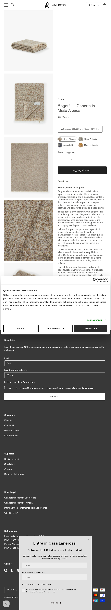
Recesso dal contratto (15, 474)
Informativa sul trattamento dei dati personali (25, 507)
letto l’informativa (26, 382)
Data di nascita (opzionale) (15, 370)
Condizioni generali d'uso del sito (20, 497)
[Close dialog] (88, 539)
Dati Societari (10, 435)
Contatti (8, 469)
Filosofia (8, 420)
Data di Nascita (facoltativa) (33, 572)
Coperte (61, 99)
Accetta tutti (91, 328)
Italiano (11, 590)
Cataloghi (9, 425)
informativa (45, 584)
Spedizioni (9, 464)
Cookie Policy (11, 512)
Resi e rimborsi (11, 459)
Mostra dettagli (94, 320)
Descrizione (63, 181)
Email (6, 358)
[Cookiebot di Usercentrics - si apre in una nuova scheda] (95, 280)
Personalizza (53, 328)
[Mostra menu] (6, 5)
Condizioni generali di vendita (18, 502)
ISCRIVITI (54, 397)
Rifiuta (20, 328)
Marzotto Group (12, 430)
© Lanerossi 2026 (12, 597)
